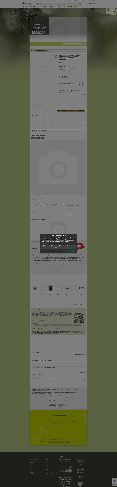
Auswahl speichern (63, 251)
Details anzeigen (43, 251)
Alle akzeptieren (71, 251)
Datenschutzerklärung (44, 243)
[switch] (44, 245)
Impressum (50, 243)
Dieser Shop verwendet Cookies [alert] (58, 235)
